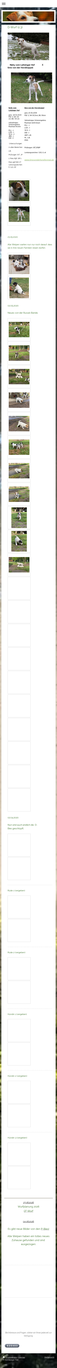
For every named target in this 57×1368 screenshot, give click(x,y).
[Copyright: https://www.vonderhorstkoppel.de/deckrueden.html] (19, 190)
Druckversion (11, 1357)
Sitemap (21, 1357)
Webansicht (49, 1357)
